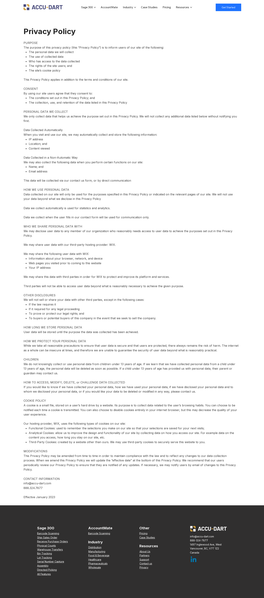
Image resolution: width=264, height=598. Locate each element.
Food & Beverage (98, 555)
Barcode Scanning (48, 533)
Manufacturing (96, 551)
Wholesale (94, 567)
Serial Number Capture (50, 561)
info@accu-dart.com (37, 483)
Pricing (143, 533)
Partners (144, 555)
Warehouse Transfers (50, 549)
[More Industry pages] (135, 7)
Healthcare (94, 559)
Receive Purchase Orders (52, 541)
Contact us (146, 563)
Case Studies (147, 537)
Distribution (94, 547)
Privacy (144, 567)
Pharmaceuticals (98, 563)
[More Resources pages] (191, 7)
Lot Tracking (44, 557)
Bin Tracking (44, 553)
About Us (145, 551)
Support (144, 559)
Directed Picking (47, 569)
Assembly (42, 565)
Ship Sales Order (47, 537)
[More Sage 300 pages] (95, 7)
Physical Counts (46, 545)
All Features (44, 574)
